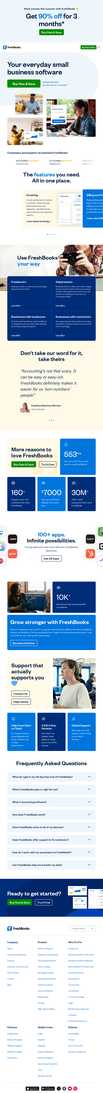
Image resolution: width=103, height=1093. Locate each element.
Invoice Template (45, 1058)
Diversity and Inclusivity (17, 966)
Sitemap (41, 1045)
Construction (74, 985)
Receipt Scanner (45, 1076)
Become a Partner (24, 643)
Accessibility (73, 1033)
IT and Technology (76, 997)
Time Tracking (44, 966)
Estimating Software (47, 978)
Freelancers (73, 948)
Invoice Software (45, 948)
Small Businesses (76, 972)
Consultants (73, 991)
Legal (70, 1003)
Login (40, 1033)
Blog (9, 985)
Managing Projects (46, 972)
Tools (40, 1070)
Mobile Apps (43, 997)
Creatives (72, 1015)
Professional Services (77, 1021)
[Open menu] (98, 47)
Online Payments (45, 985)
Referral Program (14, 1039)
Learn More (15, 305)
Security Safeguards (77, 1051)
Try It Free (47, 464)
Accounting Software (47, 960)
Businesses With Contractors (81, 954)
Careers (10, 960)
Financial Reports (45, 991)
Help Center (21, 701)
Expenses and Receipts (48, 954)
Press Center (13, 972)
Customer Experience (16, 954)
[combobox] (83, 928)
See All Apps (51, 558)
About (10, 948)
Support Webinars (46, 1051)
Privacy (71, 1039)
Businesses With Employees (80, 960)
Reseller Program (15, 1051)
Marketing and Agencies (78, 1009)
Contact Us (21, 693)
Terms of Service (75, 1045)
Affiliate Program (14, 1045)
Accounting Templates (47, 1064)
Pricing (41, 1003)
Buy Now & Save (51, 32)
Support (41, 1039)
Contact (10, 978)
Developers (12, 1058)
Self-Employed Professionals (80, 966)
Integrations (12, 1033)
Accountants (73, 978)
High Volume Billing (46, 1009)
